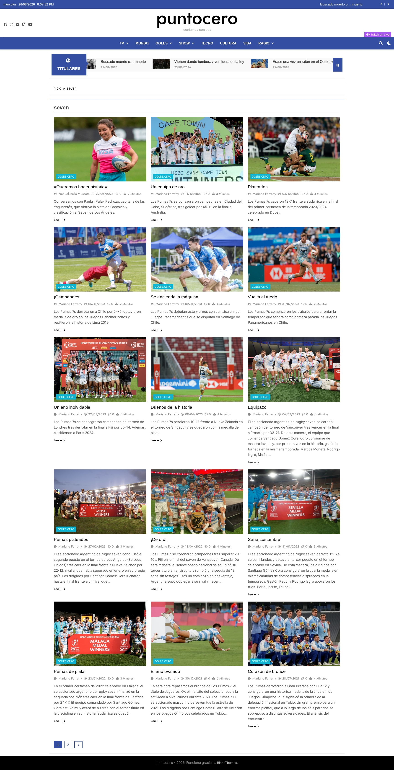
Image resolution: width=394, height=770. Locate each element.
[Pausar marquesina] (337, 65)
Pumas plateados (71, 539)
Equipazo (257, 407)
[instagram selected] (12, 24)
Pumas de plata (69, 671)
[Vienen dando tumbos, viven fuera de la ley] (100, 64)
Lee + (58, 219)
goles (162, 43)
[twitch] (24, 24)
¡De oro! (158, 539)
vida (247, 43)
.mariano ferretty (167, 193)
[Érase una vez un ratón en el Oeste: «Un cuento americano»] (199, 63)
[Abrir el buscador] (381, 43)
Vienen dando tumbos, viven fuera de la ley (330, 4)
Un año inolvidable (72, 407)
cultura (228, 43)
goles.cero (66, 177)
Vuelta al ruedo (262, 297)
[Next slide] (388, 4)
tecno (207, 43)
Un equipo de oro (168, 186)
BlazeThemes (227, 763)
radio (264, 43)
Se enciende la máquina (174, 297)
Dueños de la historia (171, 407)
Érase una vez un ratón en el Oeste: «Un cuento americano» (261, 61)
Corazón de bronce (267, 671)
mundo (142, 43)
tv (122, 43)
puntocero (197, 18)
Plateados (258, 186)
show (184, 43)
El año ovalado (165, 671)
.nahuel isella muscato (74, 193)
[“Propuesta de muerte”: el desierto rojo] (325, 62)
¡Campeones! (67, 297)
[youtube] (30, 24)
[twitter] (18, 24)
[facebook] (6, 24)
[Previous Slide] (381, 4)
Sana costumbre (264, 539)
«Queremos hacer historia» (80, 186)
